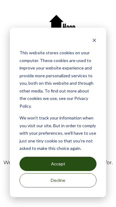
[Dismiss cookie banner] (94, 41)
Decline (58, 180)
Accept (58, 163)
